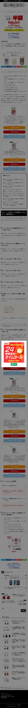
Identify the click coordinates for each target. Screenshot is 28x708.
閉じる (14, 364)
